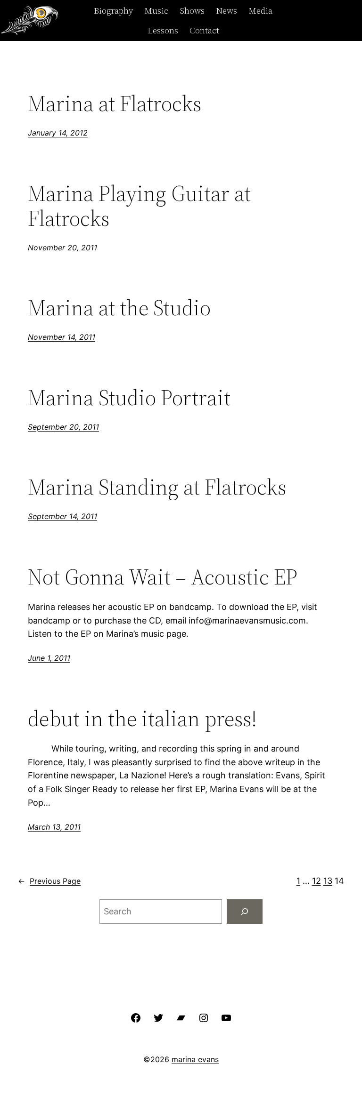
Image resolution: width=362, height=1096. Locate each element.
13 (327, 881)
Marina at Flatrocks (114, 103)
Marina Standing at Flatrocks (157, 486)
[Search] (245, 911)
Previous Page (49, 881)
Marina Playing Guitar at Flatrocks (139, 206)
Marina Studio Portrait (129, 397)
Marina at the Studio (119, 307)
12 (316, 881)
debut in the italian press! (142, 718)
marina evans (195, 1059)
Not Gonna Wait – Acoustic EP (162, 576)
